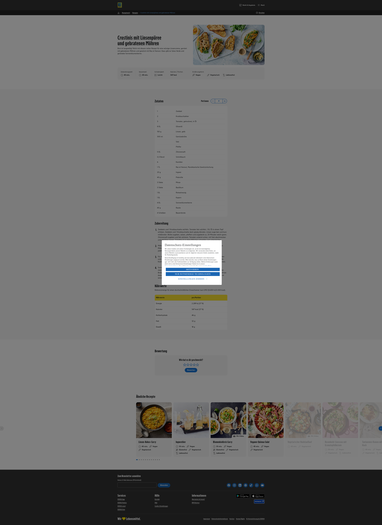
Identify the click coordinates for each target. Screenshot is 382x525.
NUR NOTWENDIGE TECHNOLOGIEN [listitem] (192, 274)
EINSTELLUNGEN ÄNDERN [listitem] (191, 279)
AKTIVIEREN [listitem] (192, 269)
